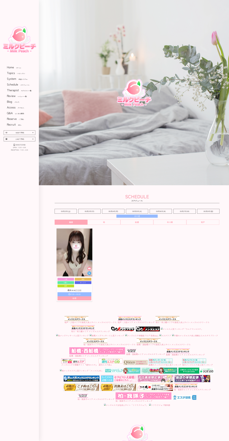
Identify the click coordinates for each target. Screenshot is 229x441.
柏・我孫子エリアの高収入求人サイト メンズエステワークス (109, 344)
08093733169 (20, 144)
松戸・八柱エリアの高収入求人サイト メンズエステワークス (91, 322)
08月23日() (89, 211)
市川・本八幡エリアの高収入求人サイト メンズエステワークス (182, 322)
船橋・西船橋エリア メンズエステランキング (88, 355)
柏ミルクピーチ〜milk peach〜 (19, 39)
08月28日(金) (208, 211)
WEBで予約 (20, 132)
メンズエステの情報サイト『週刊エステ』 (79, 364)
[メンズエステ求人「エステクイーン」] (136, 363)
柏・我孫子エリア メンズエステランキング (96, 399)
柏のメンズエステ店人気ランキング (197, 364)
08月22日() (65, 211)
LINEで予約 (20, 139)
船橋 (137, 222)
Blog (13, 101)
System (17, 78)
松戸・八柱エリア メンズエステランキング (136, 322)
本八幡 (170, 222)
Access (15, 107)
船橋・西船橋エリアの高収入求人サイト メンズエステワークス (164, 344)
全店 (71, 222)
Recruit (14, 124)
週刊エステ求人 (105, 364)
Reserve (15, 119)
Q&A (15, 113)
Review (17, 96)
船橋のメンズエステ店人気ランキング (165, 364)
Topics (16, 73)
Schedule (18, 84)
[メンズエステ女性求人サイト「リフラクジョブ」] (126, 405)
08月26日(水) (161, 211)
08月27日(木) (184, 211)
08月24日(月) (113, 211)
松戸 (203, 222)
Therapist (19, 90)
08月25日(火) (137, 211)
